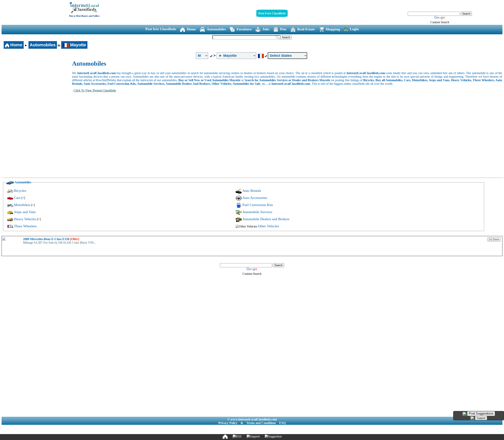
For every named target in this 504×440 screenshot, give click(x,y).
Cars (17, 198)
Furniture (244, 29)
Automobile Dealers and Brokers (265, 219)
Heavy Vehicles (25, 219)
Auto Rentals (251, 191)
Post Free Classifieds (272, 13)
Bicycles (20, 191)
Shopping (333, 29)
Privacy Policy (227, 423)
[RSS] (237, 436)
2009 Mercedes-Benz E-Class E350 (51, 239)
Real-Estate (306, 29)
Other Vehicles (268, 226)
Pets (283, 29)
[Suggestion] (273, 436)
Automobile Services (257, 212)
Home (191, 29)
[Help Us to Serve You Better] (464, 414)
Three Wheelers (25, 226)
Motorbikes (22, 205)
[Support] (253, 436)
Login (354, 29)
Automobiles (216, 29)
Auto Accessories (254, 198)
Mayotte (77, 44)
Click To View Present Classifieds (95, 90)
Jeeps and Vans (25, 212)
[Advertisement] (37, 89)
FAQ (282, 423)
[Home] (225, 436)
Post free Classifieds (160, 29)
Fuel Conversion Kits (257, 205)
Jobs (265, 29)
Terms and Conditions (261, 423)
